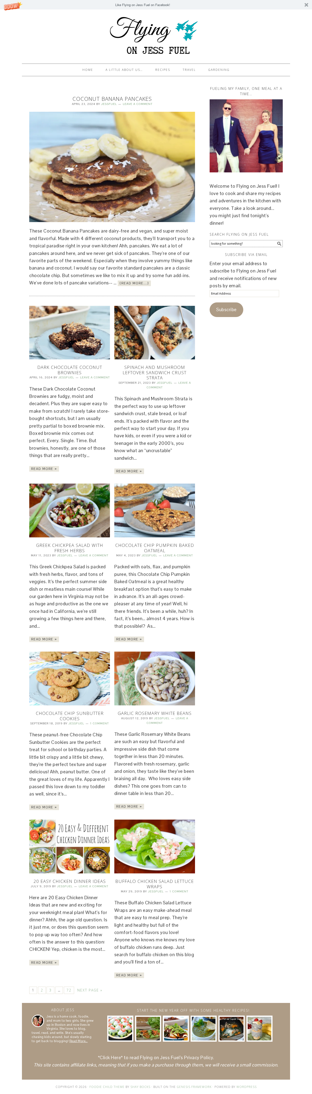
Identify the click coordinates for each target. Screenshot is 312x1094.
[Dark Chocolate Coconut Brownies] (69, 333)
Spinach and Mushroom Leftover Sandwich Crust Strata (154, 372)
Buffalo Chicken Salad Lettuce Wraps (154, 883)
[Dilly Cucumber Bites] (120, 1028)
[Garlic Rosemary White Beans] (154, 678)
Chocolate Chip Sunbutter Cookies (70, 715)
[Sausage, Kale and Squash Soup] (231, 1028)
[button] (156, 4)
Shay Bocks (140, 1087)
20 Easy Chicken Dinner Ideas (70, 881)
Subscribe (226, 310)
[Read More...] (134, 283)
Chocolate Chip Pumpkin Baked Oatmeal (154, 547)
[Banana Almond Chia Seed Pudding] (259, 1028)
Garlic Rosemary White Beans (155, 713)
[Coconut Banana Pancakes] (112, 167)
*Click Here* (110, 1058)
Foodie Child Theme (107, 1087)
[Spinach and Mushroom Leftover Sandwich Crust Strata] (154, 333)
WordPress (246, 1087)
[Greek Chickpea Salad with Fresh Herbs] (69, 510)
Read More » (44, 469)
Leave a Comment (138, 104)
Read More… (78, 1041)
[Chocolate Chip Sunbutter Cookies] (69, 678)
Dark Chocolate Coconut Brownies (69, 369)
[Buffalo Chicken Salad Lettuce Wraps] (154, 846)
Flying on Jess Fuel (156, 34)
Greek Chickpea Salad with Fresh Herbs (69, 547)
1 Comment (99, 723)
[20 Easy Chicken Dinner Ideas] (69, 846)
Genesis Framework (194, 1087)
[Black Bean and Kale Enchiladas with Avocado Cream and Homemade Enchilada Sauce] (176, 1028)
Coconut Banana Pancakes (112, 98)
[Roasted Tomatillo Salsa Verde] (203, 1028)
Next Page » (89, 990)
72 (69, 990)
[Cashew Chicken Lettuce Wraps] (148, 1028)
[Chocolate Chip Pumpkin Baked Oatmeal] (154, 510)
